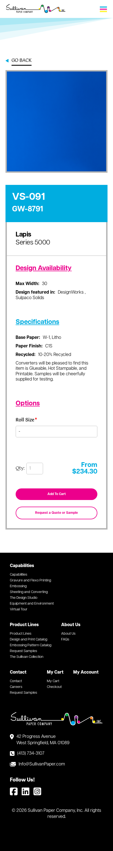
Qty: (20, 468)
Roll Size (26, 421)
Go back (22, 61)
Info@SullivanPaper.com (42, 764)
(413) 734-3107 (30, 753)
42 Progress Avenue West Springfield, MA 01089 (42, 740)
